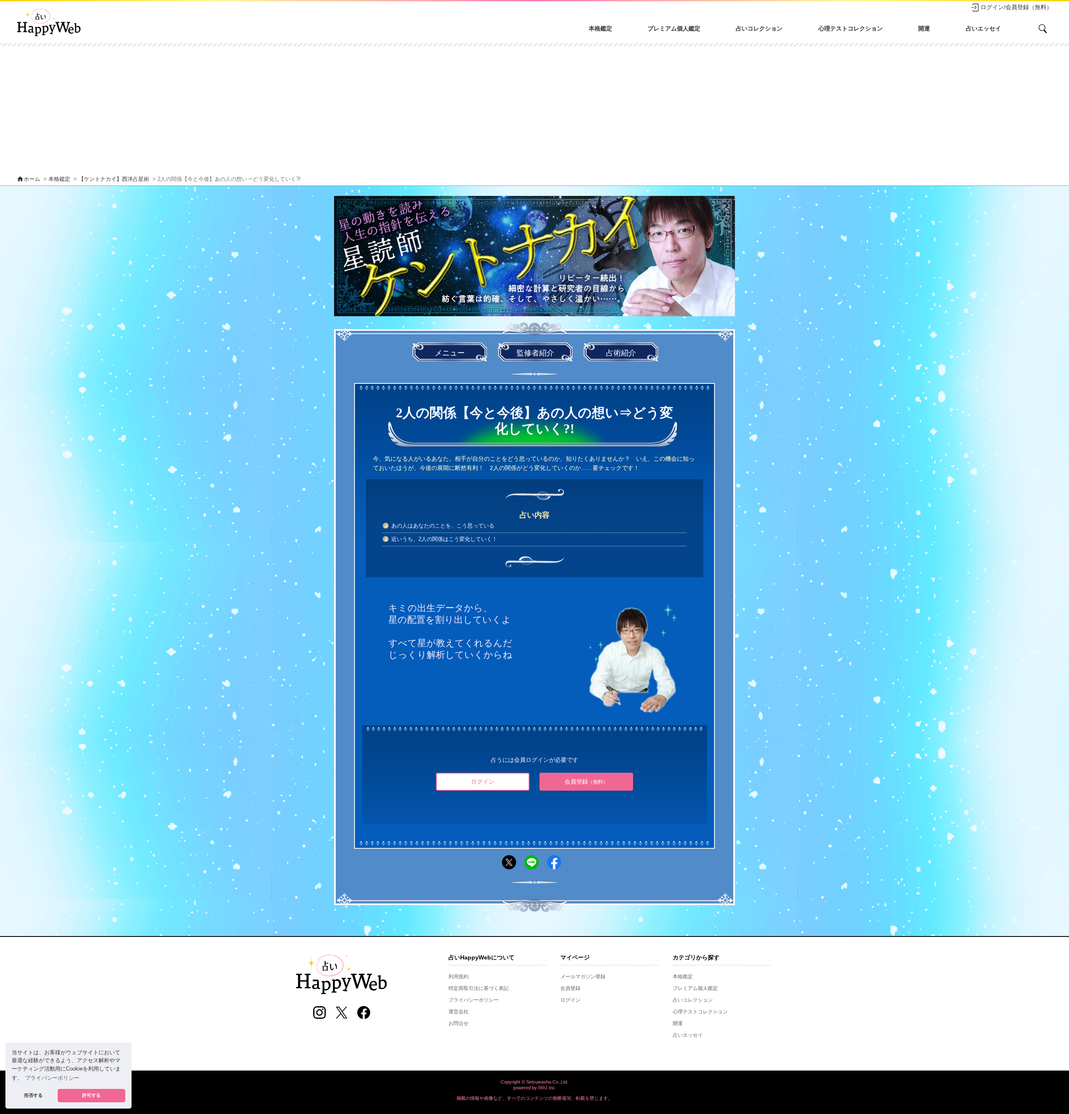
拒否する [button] (33, 1095)
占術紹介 (621, 353)
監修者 (535, 353)
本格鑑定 (600, 28)
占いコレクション (759, 28)
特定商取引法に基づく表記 (478, 988)
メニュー (450, 353)
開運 (924, 28)
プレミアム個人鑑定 (674, 28)
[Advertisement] (534, 109)
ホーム (28, 179)
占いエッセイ (983, 28)
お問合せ (458, 1023)
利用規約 (458, 977)
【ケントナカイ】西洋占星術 (114, 179)
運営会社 (458, 1012)
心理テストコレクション (850, 28)
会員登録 (586, 781)
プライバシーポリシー (473, 1000)
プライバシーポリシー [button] (52, 1078)
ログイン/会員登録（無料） (1016, 7)
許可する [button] (91, 1095)
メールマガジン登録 (582, 977)
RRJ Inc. (547, 1087)
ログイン (482, 781)
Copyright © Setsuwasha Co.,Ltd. (534, 1081)
